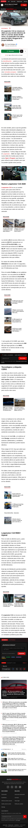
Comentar (21, 653)
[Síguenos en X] (16, 669)
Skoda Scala (19, 1)
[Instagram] (16, 787)
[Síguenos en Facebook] (13, 669)
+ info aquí (17, 820)
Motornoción (10, 825)
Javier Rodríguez (11, 44)
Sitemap (3, 807)
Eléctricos (4, 28)
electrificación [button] (7, 61)
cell (8, 1)
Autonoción (4, 794)
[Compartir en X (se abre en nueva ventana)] (21, 51)
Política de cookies (19, 803)
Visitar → (25, 662)
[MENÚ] (26, 9)
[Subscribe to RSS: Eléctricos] (9, 28)
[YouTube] (20, 787)
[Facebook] (8, 787)
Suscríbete (22, 358)
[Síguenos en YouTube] (24, 669)
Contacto (17, 797)
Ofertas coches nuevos (6, 800)
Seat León (13, 1)
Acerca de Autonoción (20, 794)
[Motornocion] (9, 8)
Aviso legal (17, 800)
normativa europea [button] (10, 72)
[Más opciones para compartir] (25, 51)
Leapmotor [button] (6, 154)
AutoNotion (4, 797)
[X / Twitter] (12, 787)
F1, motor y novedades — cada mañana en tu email (14, 355)
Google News (7, 669)
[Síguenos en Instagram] (20, 669)
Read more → (24, 749)
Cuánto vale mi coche (6, 803)
